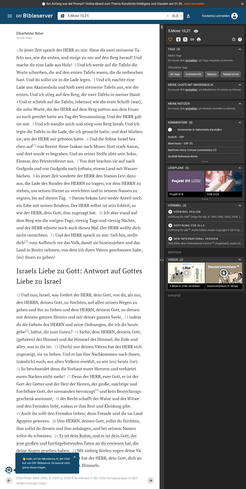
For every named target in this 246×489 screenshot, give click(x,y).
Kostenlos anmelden (216, 16)
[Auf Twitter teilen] (185, 39)
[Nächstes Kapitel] (150, 480)
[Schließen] (74, 457)
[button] (242, 4)
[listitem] (205, 137)
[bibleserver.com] (34, 16)
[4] (97, 390)
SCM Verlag (26, 38)
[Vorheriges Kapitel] (8, 480)
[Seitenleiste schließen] (162, 260)
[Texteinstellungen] (188, 16)
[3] (27, 331)
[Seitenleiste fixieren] (162, 27)
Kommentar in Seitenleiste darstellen (200, 129)
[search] (116, 16)
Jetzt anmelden (194, 4)
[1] (34, 145)
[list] (205, 147)
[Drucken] (199, 39)
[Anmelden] (234, 16)
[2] (26, 241)
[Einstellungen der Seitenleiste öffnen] (234, 39)
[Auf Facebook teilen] (178, 39)
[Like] (170, 39)
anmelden (191, 60)
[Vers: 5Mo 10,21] (196, 31)
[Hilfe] (240, 39)
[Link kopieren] (192, 39)
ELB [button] (175, 16)
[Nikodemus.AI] (8, 470)
